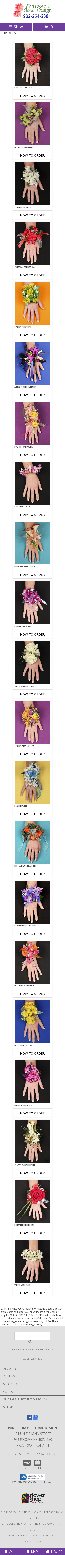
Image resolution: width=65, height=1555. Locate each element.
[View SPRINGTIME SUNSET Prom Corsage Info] (32, 722)
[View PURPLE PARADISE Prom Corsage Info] (32, 602)
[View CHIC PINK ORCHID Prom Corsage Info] (32, 483)
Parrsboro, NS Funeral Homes (21, 1512)
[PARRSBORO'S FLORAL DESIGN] (32, 17)
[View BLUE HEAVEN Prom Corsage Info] (32, 782)
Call (11, 1551)
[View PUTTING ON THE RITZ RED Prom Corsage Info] (32, 64)
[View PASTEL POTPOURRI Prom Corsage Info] (32, 423)
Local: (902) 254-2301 (32, 1445)
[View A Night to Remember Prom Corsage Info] (32, 363)
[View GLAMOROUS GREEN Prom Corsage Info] (32, 123)
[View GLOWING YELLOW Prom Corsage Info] (32, 1021)
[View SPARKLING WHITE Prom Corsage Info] (32, 183)
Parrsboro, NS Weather (16, 1523)
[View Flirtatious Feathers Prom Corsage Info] (32, 842)
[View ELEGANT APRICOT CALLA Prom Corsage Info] (32, 543)
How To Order (32, 95)
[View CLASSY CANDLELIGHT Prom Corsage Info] (32, 1141)
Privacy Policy (17, 1535)
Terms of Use (32, 1541)
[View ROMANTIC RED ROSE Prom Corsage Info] (32, 1201)
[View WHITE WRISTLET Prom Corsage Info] (32, 1261)
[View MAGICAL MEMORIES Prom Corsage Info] (32, 1081)
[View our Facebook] (29, 1419)
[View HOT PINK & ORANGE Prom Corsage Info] (32, 962)
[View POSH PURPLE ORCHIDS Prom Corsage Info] (32, 902)
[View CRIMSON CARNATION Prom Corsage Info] (32, 243)
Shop (18, 27)
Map (34, 1551)
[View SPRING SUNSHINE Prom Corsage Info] (32, 303)
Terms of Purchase (42, 1535)
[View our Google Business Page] (35, 1419)
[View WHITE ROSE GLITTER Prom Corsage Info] (32, 662)
